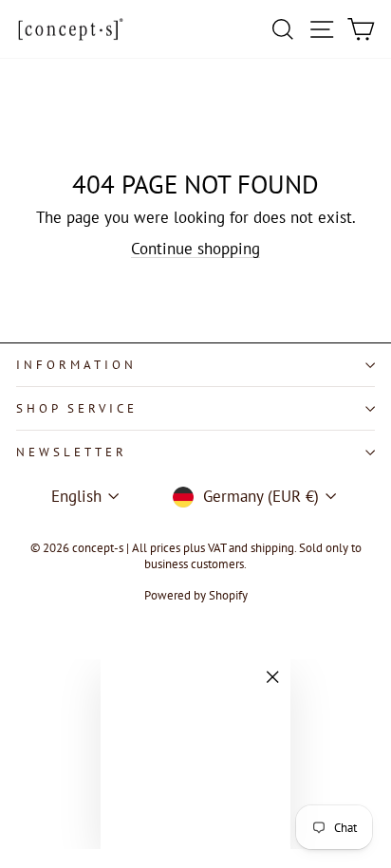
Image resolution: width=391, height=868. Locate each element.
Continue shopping (195, 248)
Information (76, 365)
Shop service (77, 408)
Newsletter (71, 452)
